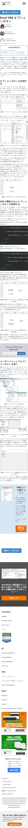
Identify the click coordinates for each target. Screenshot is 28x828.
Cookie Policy (7, 784)
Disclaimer (5, 778)
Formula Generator (8, 653)
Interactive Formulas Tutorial (12, 708)
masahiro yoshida (10, 40)
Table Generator (7, 662)
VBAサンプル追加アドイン (15, 761)
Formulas (5, 695)
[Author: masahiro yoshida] (2, 40)
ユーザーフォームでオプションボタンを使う (12, 53)
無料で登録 (14, 770)
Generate (21, 353)
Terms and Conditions (9, 787)
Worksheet (15, 63)
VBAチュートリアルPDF (15, 766)
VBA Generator (6, 657)
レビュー (4, 629)
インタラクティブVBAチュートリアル (12, 681)
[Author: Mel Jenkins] (2, 26)
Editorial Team (7, 621)
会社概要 (4, 616)
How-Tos (4, 700)
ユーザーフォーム (23, 61)
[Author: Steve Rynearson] (2, 33)
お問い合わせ (5, 625)
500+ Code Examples (8, 685)
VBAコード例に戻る (11, 12)
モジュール (22, 372)
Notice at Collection (7, 794)
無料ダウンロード (21, 529)
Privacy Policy (7, 781)
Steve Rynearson (10, 33)
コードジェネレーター (8, 676)
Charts (4, 704)
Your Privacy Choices (10, 791)
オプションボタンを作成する (8, 50)
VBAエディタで (13, 372)
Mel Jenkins (8, 26)
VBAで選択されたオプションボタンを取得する (13, 52)
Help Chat (5, 666)
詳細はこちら (14, 598)
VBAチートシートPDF (14, 764)
